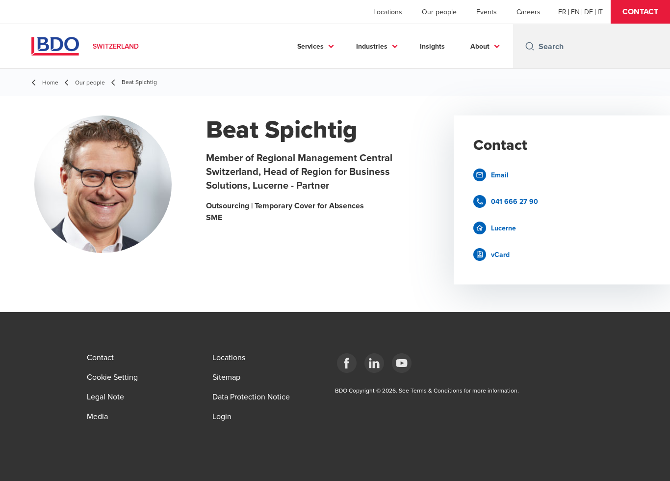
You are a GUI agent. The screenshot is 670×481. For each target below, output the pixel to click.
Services (310, 46)
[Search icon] (530, 46)
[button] (640, 12)
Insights (432, 46)
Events (486, 12)
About (480, 46)
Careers (528, 12)
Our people (439, 12)
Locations (387, 12)
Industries (371, 46)
